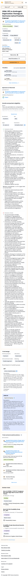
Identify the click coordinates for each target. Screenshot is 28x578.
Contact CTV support (6, 563)
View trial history (13, 83)
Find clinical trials (5, 547)
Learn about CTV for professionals (10, 558)
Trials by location (5, 550)
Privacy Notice (5, 569)
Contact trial (13, 62)
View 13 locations (13, 58)
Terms (2, 571)
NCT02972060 (6, 46)
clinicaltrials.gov (12, 539)
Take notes (13, 55)
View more (14, 482)
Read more (14, 114)
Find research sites (6, 555)
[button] (6, 31)
